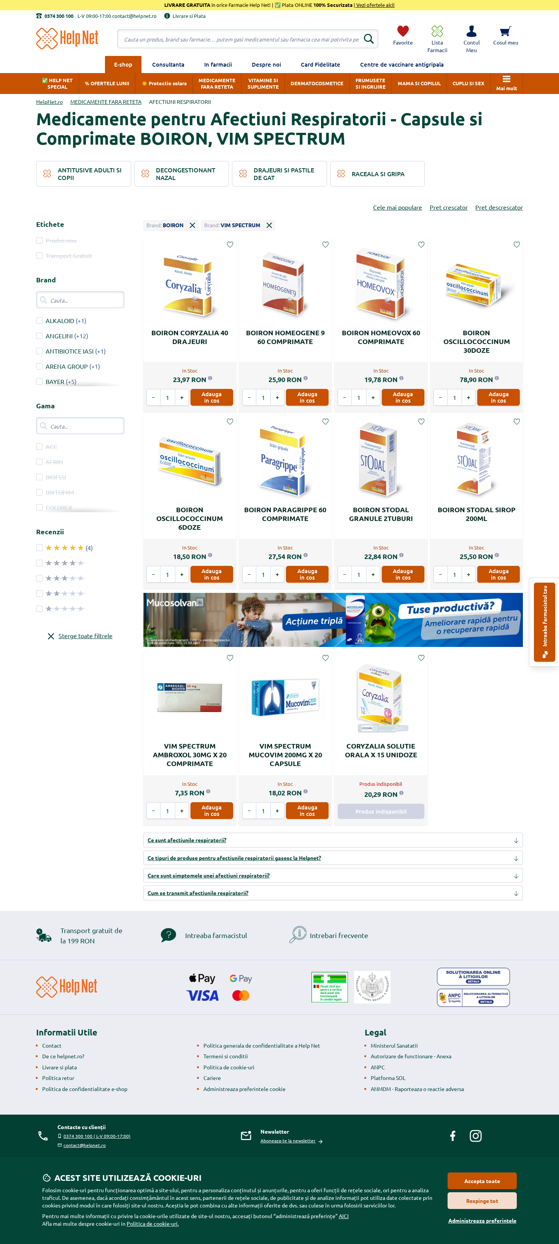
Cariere (212, 1077)
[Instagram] (475, 1136)
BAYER (55, 381)
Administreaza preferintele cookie (244, 1088)
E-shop (123, 64)
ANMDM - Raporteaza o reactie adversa (417, 1088)
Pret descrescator (499, 207)
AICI (344, 1215)
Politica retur (58, 1077)
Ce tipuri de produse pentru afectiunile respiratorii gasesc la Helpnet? (234, 857)
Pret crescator (449, 207)
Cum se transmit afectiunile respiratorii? (198, 892)
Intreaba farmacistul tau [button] (544, 617)
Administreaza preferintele (482, 1220)
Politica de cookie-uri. (153, 1223)
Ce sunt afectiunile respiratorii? (187, 839)
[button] (471, 39)
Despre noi (266, 64)
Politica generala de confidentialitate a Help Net (261, 1045)
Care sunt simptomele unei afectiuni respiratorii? (209, 875)
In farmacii (218, 64)
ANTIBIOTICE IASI (70, 351)
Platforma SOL (388, 1077)
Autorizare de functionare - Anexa (411, 1056)
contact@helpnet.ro (85, 1145)
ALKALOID (60, 320)
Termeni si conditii (225, 1056)
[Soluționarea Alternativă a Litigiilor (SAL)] (473, 998)
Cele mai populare (397, 207)
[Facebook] (453, 1136)
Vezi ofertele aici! (375, 5)
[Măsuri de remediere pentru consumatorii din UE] (473, 977)
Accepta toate (482, 1180)
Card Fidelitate (320, 64)
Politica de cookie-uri (228, 1067)
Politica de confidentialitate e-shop (84, 1088)
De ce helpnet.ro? (63, 1056)
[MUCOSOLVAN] (333, 620)
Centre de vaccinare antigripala (402, 64)
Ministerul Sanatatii (394, 1045)
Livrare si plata (59, 1067)
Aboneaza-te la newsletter (288, 1140)
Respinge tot (482, 1200)
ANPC (378, 1067)
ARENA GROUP (67, 366)
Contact (52, 1045)
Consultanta (168, 64)
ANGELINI (59, 335)
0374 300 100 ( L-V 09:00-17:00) (97, 1136)
